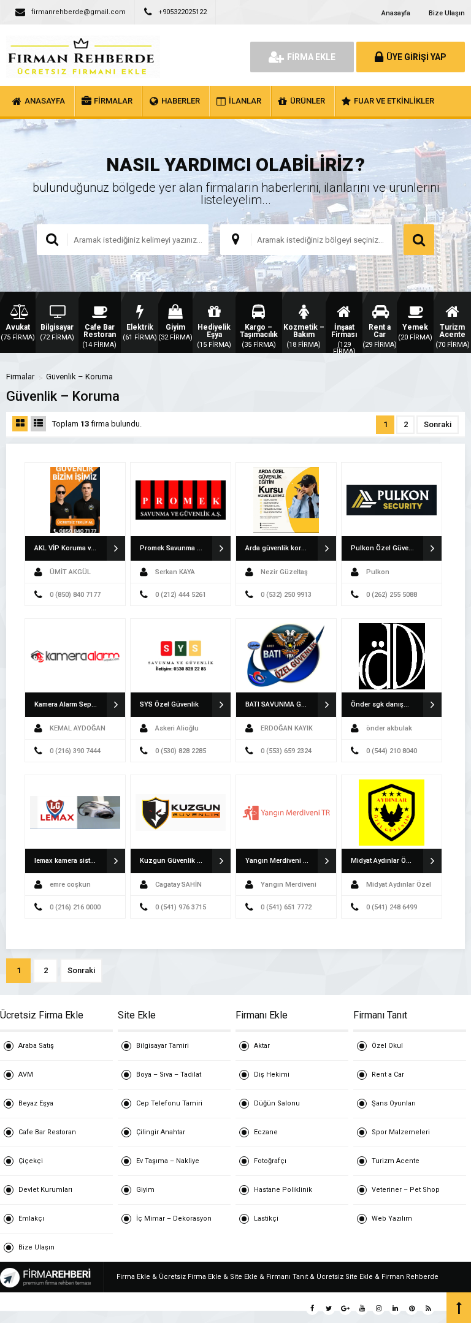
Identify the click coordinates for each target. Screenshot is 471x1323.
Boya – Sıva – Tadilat (168, 1074)
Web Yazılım (392, 1219)
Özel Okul (387, 1046)
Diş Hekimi (271, 1074)
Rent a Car (388, 1074)
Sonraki (437, 424)
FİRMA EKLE (311, 57)
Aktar (262, 1046)
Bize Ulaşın (447, 13)
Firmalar (20, 376)
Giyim (145, 1190)
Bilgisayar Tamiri (162, 1046)
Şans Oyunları (394, 1103)
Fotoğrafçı (270, 1161)
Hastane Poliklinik (283, 1190)
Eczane (266, 1132)
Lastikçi (266, 1219)
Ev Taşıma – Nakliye (167, 1161)
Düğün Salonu (277, 1103)
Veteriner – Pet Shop (406, 1190)
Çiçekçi (30, 1161)
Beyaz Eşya (35, 1103)
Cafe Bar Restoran (47, 1132)
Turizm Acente (395, 1161)
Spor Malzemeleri (401, 1132)
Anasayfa (395, 13)
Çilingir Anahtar (160, 1132)
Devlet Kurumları (45, 1190)
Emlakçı (31, 1219)
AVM (25, 1074)
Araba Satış (36, 1046)
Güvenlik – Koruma (79, 376)
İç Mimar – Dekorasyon (174, 1219)
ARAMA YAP (419, 239)
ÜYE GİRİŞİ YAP (416, 57)
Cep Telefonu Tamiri (169, 1103)
